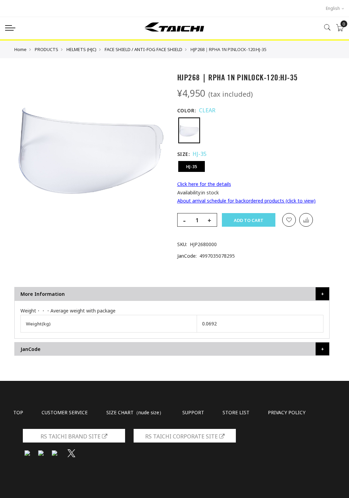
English (333, 8)
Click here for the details (204, 184)
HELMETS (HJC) (81, 49)
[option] (189, 130)
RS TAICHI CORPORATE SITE (182, 436)
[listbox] (253, 130)
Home (20, 49)
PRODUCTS (46, 49)
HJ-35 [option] (191, 167)
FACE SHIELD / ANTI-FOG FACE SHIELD (143, 49)
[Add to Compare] (306, 220)
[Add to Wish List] (289, 220)
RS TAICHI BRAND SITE (71, 436)
